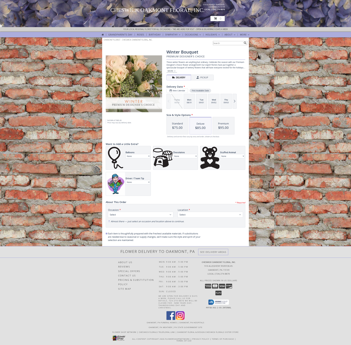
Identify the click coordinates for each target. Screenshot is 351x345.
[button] (217, 18)
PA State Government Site (188, 327)
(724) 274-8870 (218, 9)
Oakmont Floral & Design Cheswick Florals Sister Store (208, 332)
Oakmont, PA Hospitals (191, 322)
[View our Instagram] (180, 319)
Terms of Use (184, 341)
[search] (245, 42)
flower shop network (124, 332)
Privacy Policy (200, 339)
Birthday (155, 34)
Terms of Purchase (223, 339)
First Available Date (200, 90)
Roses (140, 34)
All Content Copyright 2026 (148, 339)
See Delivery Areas (213, 252)
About (228, 34)
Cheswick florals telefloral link (157, 332)
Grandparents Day (120, 34)
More (243, 34)
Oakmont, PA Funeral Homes (162, 322)
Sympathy (171, 34)
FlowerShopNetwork (177, 339)
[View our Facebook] (170, 319)
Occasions (191, 34)
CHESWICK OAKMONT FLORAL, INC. (157, 10)
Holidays (211, 34)
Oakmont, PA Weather (160, 327)
